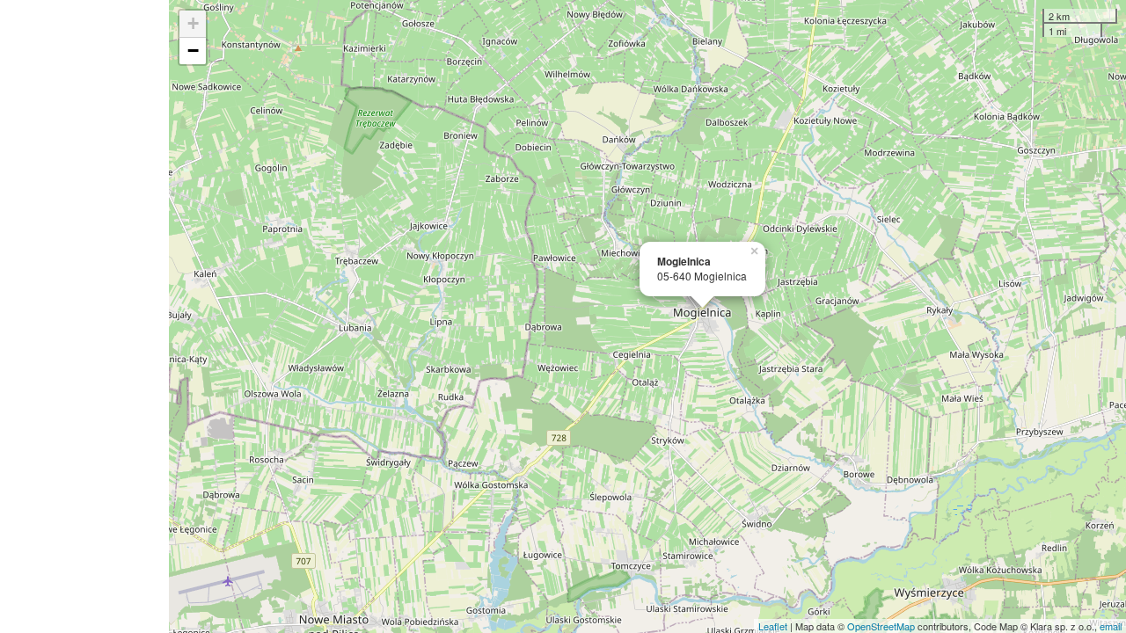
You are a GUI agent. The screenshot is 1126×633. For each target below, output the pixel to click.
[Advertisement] (84, 316)
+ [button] (193, 23)
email (1111, 626)
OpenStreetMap (881, 626)
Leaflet (772, 626)
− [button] (193, 51)
